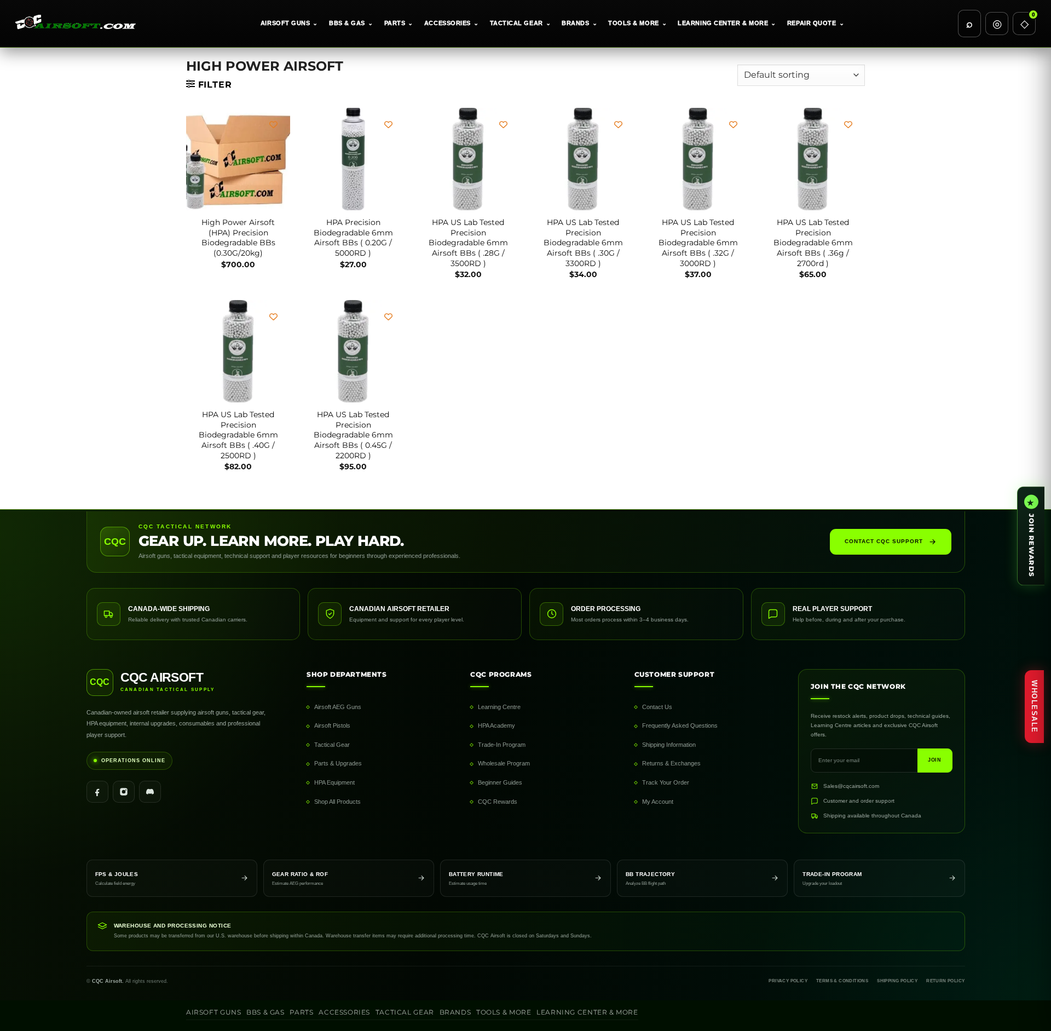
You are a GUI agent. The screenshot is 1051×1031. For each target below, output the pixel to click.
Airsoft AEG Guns (337, 707)
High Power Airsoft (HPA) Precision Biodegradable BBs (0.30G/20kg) (238, 237)
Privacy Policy (788, 980)
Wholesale (1034, 706)
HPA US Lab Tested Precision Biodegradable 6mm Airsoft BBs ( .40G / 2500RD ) (238, 435)
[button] (209, 84)
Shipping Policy (897, 980)
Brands (579, 23)
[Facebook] (97, 792)
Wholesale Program (504, 763)
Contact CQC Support (884, 541)
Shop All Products (337, 801)
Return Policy (945, 980)
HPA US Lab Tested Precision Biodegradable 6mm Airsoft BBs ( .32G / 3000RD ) (698, 242)
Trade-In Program (502, 744)
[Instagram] (124, 792)
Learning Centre (499, 707)
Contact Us (657, 707)
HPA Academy (496, 725)
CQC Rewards (497, 801)
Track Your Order (665, 782)
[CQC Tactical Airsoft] (81, 23)
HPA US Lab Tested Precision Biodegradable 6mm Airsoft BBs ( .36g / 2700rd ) (813, 242)
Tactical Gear (520, 23)
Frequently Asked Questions (680, 725)
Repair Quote (815, 23)
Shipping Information (669, 744)
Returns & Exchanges (671, 763)
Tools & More (637, 23)
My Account (657, 801)
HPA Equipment (334, 782)
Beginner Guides (500, 782)
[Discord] (150, 792)
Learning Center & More (727, 23)
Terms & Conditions (842, 980)
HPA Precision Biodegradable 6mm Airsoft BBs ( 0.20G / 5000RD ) (353, 237)
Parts (398, 23)
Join (935, 760)
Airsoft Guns (289, 23)
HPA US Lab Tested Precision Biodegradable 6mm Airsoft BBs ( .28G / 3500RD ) (468, 242)
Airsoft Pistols (332, 725)
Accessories (451, 23)
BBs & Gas (351, 23)
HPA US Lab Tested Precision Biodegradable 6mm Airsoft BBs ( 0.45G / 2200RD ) (353, 435)
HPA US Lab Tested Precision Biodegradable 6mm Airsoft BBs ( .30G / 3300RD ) (583, 242)
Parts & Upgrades (338, 763)
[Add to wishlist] (273, 124)
